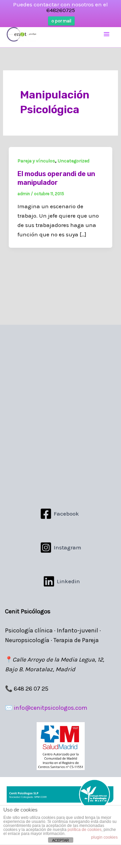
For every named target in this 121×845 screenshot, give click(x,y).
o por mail (61, 20)
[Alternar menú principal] (107, 34)
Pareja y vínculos (36, 161)
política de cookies (85, 829)
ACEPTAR (60, 840)
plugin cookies (104, 837)
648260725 (60, 10)
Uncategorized (73, 161)
